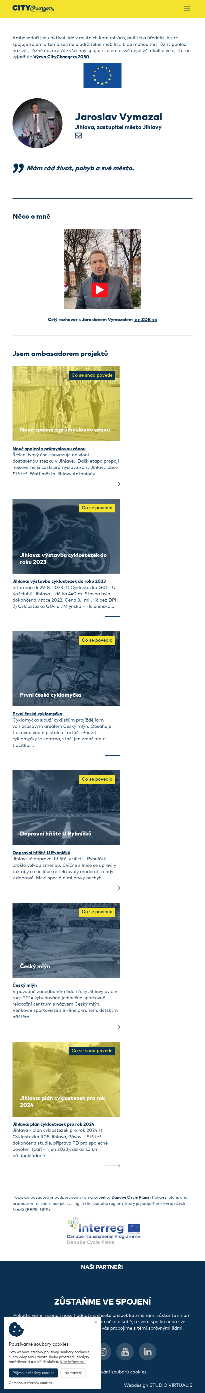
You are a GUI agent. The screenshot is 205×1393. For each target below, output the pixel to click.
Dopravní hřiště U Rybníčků (41, 853)
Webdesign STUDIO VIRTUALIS (158, 1385)
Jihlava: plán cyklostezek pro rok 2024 (53, 1124)
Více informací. (73, 1362)
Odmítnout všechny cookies (30, 1383)
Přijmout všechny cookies (33, 1373)
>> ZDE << (145, 320)
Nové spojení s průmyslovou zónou (49, 449)
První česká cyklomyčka (37, 714)
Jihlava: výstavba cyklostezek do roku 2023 (59, 581)
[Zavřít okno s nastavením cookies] (95, 1323)
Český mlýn (24, 985)
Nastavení (73, 1373)
